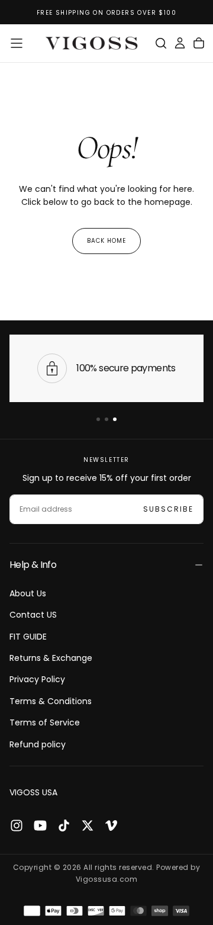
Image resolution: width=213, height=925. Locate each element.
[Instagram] (16, 825)
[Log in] (180, 43)
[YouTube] (40, 825)
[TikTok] (64, 825)
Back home (106, 240)
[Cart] (199, 43)
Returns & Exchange (50, 658)
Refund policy (37, 744)
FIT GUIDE (28, 637)
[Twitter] (87, 825)
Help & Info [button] (32, 564)
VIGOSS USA (33, 792)
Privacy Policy (37, 679)
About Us (27, 593)
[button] (16, 43)
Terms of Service (44, 722)
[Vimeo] (111, 825)
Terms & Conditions (50, 701)
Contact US (33, 615)
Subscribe (168, 509)
